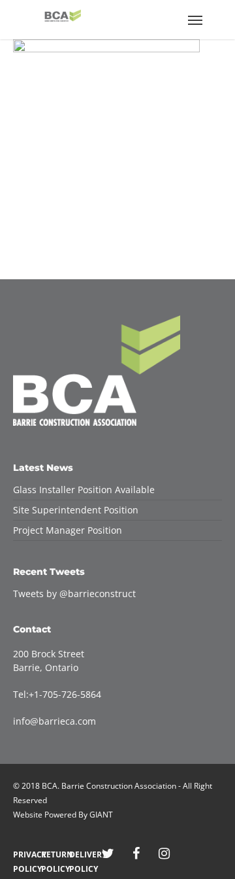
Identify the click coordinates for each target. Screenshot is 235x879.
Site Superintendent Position (75, 510)
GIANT (101, 814)
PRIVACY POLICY (24, 854)
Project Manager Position (67, 530)
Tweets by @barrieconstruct (74, 593)
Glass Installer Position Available (84, 489)
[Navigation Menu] (195, 19)
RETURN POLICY (52, 854)
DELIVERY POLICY (80, 854)
